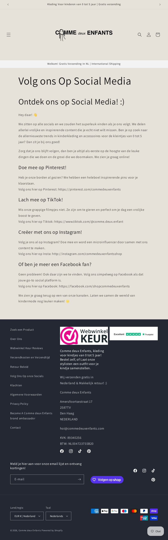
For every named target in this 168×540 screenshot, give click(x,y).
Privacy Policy (19, 404)
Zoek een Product (22, 329)
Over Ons (16, 339)
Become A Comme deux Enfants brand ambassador (31, 415)
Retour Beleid (19, 367)
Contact (15, 427)
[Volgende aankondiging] (160, 4)
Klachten (16, 385)
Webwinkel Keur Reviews (26, 348)
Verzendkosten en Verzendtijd (30, 357)
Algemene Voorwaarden (26, 394)
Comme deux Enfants (30, 530)
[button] (8, 34)
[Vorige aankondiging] (7, 4)
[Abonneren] (79, 479)
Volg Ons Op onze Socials (26, 376)
